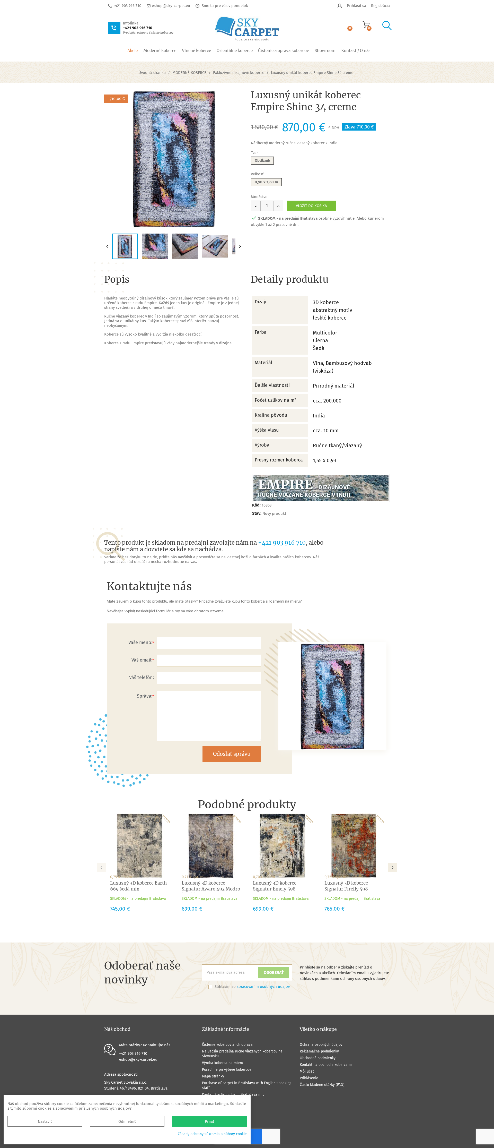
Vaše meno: (140, 642)
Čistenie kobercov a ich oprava (227, 1044)
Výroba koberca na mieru (222, 1063)
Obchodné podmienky (318, 1058)
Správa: (144, 696)
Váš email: (141, 660)
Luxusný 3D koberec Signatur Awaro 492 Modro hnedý (211, 889)
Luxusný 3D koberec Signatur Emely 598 (274, 886)
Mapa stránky (213, 1076)
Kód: (256, 505)
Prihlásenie (309, 1078)
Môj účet (307, 1071)
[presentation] (101, 866)
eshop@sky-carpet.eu (171, 5)
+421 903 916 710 (127, 5)
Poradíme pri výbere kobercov (226, 1069)
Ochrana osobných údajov (321, 1044)
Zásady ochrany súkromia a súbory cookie (212, 1134)
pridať (235, 98)
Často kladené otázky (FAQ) (322, 1085)
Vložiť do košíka (311, 205)
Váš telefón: (141, 677)
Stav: (256, 513)
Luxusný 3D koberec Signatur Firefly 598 (346, 886)
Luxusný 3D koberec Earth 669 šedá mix (138, 886)
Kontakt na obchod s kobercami (326, 1065)
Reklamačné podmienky (319, 1051)
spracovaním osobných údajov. (263, 986)
